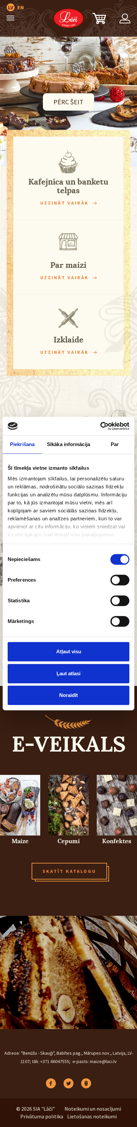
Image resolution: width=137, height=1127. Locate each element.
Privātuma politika (41, 1116)
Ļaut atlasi (68, 673)
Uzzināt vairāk (64, 203)
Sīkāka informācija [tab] (68, 444)
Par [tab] (115, 444)
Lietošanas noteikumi (92, 1116)
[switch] (119, 580)
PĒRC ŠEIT (68, 102)
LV (10, 7)
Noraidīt (68, 695)
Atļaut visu (68, 651)
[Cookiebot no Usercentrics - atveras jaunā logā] (100, 426)
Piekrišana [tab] (22, 444)
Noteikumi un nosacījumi (93, 1108)
